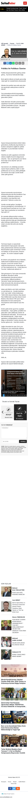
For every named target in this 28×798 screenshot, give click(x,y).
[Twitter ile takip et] (14, 788)
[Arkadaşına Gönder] (16, 63)
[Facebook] (5, 63)
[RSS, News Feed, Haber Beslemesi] (18, 788)
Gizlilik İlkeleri (22, 781)
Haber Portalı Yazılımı (9, 793)
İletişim (15, 781)
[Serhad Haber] (8, 3)
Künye (9, 781)
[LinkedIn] (10, 63)
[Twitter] (7, 63)
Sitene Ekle (13, 783)
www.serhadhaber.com (6, 797)
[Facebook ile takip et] (10, 788)
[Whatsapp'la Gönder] (13, 63)
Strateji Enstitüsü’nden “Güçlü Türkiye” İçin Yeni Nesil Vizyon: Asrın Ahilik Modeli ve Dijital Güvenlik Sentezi (16, 9)
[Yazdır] (20, 63)
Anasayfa (3, 781)
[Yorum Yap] (23, 63)
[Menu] (25, 3)
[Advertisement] (14, 26)
